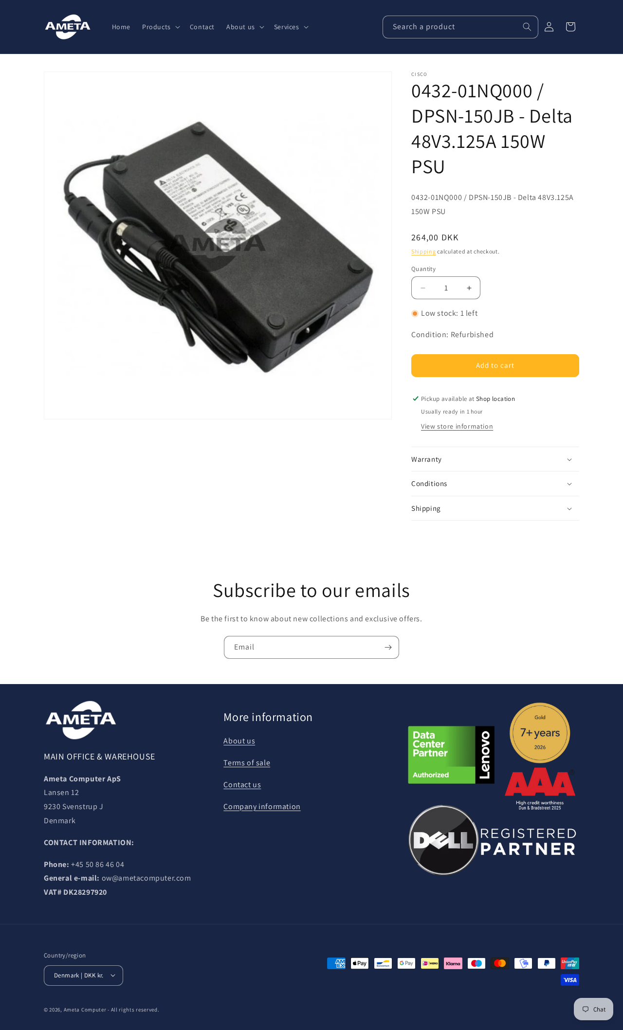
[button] (160, 27)
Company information (261, 806)
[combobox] (460, 27)
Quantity (423, 269)
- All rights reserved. (133, 1009)
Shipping (423, 251)
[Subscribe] (388, 647)
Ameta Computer (85, 1009)
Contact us (242, 784)
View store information (457, 426)
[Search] (527, 26)
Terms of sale (246, 763)
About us (239, 741)
